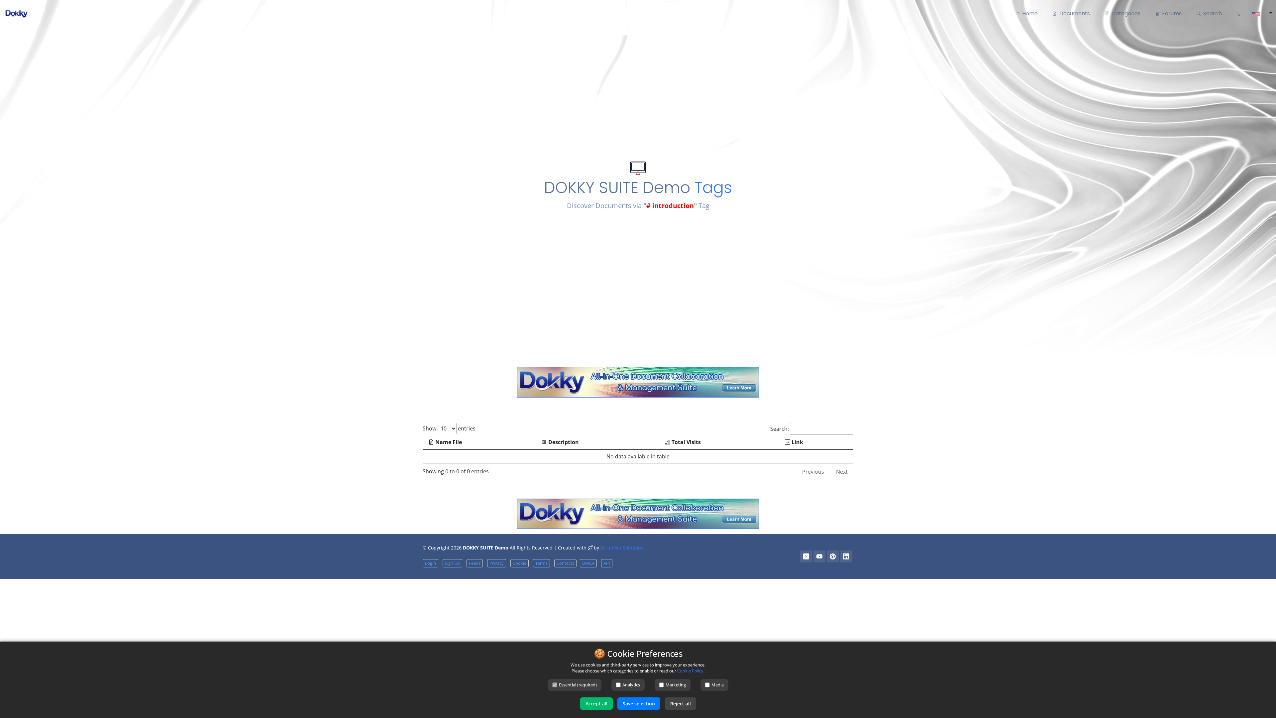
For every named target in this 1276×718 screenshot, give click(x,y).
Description (563, 442)
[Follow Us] (806, 556)
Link (796, 442)
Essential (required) (578, 685)
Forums (1170, 13)
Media (717, 685)
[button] (1259, 13)
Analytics (631, 685)
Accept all (596, 703)
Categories (1124, 13)
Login (430, 563)
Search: (779, 428)
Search (1211, 13)
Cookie (519, 563)
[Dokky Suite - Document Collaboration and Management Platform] (638, 381)
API (606, 563)
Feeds (474, 563)
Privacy (496, 563)
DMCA (588, 563)
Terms (541, 563)
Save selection (639, 703)
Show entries (449, 428)
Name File (448, 442)
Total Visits (685, 442)
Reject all (680, 703)
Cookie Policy (690, 671)
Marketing (676, 685)
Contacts (565, 563)
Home (1028, 13)
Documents (1073, 13)
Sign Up (452, 563)
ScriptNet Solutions (621, 547)
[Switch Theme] (1237, 13)
